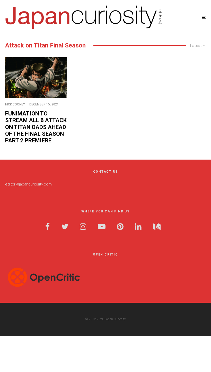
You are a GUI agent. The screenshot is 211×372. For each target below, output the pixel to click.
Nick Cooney (15, 104)
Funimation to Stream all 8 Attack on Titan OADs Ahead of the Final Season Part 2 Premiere (36, 127)
